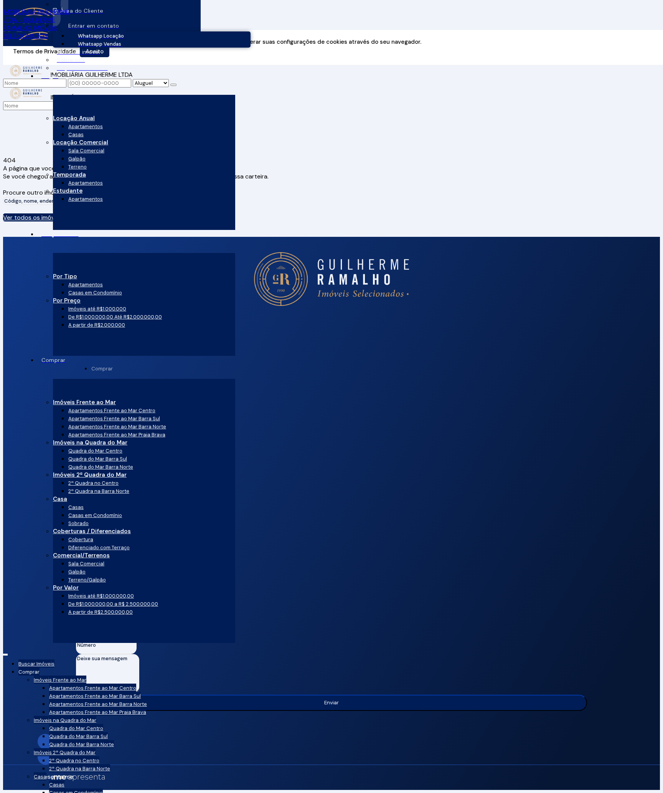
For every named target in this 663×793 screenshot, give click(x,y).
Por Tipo (65, 276)
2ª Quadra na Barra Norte (98, 491)
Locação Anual (74, 118)
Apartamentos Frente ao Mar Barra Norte (117, 426)
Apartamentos (85, 126)
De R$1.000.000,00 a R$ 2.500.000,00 (113, 604)
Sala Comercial (86, 150)
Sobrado (78, 523)
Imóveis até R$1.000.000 (97, 309)
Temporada (69, 174)
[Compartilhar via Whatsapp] (331, 15)
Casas (76, 134)
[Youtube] (331, 757)
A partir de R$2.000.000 (96, 325)
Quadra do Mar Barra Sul (97, 459)
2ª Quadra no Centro (93, 483)
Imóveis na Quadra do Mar (90, 442)
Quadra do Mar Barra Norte (100, 467)
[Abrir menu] (5, 653)
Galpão (77, 158)
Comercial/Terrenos (81, 555)
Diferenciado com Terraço (99, 547)
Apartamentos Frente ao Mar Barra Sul (114, 418)
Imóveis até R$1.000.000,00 (101, 596)
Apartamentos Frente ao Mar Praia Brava (116, 434)
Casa (60, 499)
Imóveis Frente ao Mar (84, 402)
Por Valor (66, 587)
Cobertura (80, 539)
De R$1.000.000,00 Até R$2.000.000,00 (115, 317)
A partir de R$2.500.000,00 (100, 612)
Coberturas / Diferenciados (92, 531)
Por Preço (67, 300)
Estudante (67, 191)
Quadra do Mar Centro (95, 451)
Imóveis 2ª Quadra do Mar (90, 475)
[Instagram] (331, 741)
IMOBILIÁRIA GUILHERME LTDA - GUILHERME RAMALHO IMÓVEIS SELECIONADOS (36, 24)
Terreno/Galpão (87, 580)
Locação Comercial (80, 142)
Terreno (77, 167)
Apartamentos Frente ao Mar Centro (111, 410)
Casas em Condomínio (95, 292)
